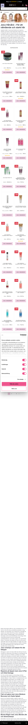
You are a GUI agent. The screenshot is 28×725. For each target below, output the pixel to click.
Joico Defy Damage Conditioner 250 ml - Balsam (7, 150)
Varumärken (6, 12)
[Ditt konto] (23, 5)
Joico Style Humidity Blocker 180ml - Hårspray (7, 264)
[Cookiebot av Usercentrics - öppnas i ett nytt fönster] (20, 335)
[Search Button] (25, 8)
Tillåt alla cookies (14, 384)
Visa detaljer (20, 379)
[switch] (24, 364)
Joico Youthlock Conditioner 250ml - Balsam (20, 264)
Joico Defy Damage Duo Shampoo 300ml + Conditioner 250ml (20, 64)
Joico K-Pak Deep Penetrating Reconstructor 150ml (21, 235)
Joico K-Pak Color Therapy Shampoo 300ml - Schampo (20, 92)
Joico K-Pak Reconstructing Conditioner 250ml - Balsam (20, 207)
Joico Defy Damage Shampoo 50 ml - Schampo (7, 121)
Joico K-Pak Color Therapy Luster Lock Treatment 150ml (7, 93)
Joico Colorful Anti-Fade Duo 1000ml (20, 149)
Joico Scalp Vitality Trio (7, 177)
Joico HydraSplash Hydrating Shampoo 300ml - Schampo (7, 321)
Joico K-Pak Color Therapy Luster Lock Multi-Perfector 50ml (7, 292)
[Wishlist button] (20, 5)
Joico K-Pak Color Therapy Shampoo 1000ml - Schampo (21, 121)
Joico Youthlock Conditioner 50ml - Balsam (7, 235)
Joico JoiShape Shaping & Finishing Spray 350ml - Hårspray (7, 207)
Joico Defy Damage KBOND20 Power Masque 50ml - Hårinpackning (21, 178)
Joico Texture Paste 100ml (7, 63)
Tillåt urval (14, 388)
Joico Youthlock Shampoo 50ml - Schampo (21, 292)
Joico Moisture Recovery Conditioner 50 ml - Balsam (20, 321)
